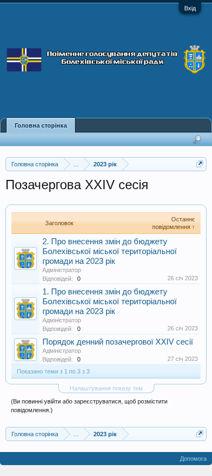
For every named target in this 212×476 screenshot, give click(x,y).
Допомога (193, 458)
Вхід (190, 8)
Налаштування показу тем (106, 388)
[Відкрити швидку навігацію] (199, 163)
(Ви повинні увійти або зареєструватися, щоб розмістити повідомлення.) (89, 405)
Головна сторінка (41, 125)
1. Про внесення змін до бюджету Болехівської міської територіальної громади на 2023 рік (109, 301)
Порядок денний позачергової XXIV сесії (117, 342)
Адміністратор (61, 270)
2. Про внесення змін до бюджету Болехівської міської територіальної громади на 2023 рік (109, 251)
